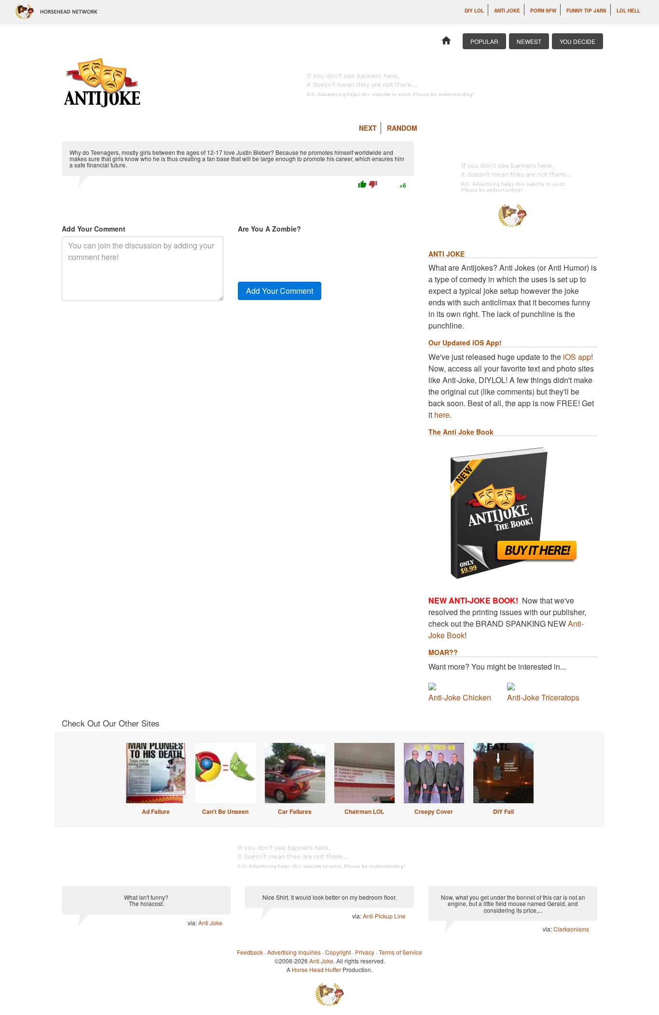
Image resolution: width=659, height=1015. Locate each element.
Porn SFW (543, 10)
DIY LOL (474, 10)
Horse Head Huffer (316, 969)
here (442, 414)
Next (368, 128)
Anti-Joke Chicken (459, 697)
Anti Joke (507, 10)
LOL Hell (628, 10)
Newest (529, 41)
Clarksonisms (571, 929)
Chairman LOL (364, 811)
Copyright (338, 952)
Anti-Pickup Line (384, 916)
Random (402, 128)
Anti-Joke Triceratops (543, 697)
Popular (484, 41)
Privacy (364, 952)
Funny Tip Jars (586, 10)
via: (193, 923)
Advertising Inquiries (294, 952)
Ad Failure (156, 811)
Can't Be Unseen (225, 811)
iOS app (577, 356)
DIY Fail (503, 811)
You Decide (577, 41)
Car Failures (295, 811)
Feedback (250, 952)
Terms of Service (400, 952)
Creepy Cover (433, 811)
